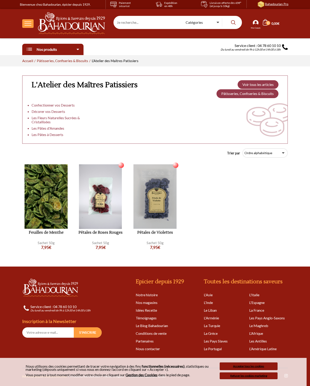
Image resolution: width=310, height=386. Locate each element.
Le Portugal (213, 349)
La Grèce (211, 333)
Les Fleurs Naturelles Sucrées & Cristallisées (56, 120)
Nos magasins (146, 302)
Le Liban (210, 310)
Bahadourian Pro (276, 4)
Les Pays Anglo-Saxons (267, 318)
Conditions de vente (151, 333)
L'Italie (254, 295)
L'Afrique (256, 333)
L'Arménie (211, 318)
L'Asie (208, 295)
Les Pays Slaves (216, 341)
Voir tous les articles (258, 84)
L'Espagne (257, 302)
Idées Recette (146, 310)
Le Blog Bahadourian (152, 325)
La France (256, 310)
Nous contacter (148, 349)
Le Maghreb (258, 325)
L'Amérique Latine (263, 349)
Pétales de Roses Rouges (101, 233)
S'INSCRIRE (87, 332)
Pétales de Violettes (155, 233)
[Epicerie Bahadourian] (71, 23)
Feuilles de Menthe (46, 233)
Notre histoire (147, 295)
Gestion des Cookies (141, 374)
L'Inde (208, 302)
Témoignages (146, 318)
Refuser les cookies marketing (248, 375)
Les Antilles (258, 341)
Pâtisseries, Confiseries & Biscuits (247, 93)
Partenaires (145, 341)
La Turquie (212, 325)
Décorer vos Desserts (48, 111)
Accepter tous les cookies (248, 366)
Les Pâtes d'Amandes (48, 128)
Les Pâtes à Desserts (47, 134)
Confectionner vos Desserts (53, 105)
